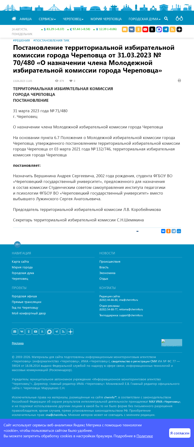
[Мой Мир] (179, 231)
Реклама (18, 343)
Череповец (20, 278)
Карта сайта (20, 261)
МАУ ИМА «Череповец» (164, 401)
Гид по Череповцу (25, 307)
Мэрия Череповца (106, 19)
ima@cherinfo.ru (128, 299)
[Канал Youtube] (145, 29)
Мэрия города (22, 267)
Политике (145, 435)
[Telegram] (174, 231)
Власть (104, 267)
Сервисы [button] (46, 19)
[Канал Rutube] (152, 29)
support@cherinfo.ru (131, 315)
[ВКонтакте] (163, 231)
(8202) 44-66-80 (108, 299)
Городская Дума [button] (143, 19)
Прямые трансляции (26, 302)
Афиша (26, 19)
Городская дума (23, 273)
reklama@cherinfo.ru (131, 309)
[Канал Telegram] (56, 332)
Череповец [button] (72, 19)
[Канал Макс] (159, 30)
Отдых (103, 278)
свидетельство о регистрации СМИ (134, 361)
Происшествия (109, 261)
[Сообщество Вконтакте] (22, 332)
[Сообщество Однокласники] (138, 29)
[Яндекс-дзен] (70, 332)
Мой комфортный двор (29, 313)
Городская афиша (24, 296)
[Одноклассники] (168, 231)
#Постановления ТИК (51, 40)
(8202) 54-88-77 (108, 309)
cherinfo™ (110, 397)
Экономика (107, 273)
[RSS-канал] (63, 332)
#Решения (21, 40)
